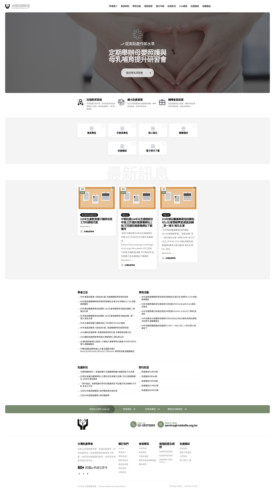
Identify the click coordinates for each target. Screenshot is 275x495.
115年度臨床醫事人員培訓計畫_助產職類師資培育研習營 (104, 327)
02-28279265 (146, 425)
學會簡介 (113, 6)
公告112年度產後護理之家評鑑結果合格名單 (98, 390)
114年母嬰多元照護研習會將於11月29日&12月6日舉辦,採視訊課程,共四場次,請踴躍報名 (169, 319)
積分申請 (160, 6)
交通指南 (122, 472)
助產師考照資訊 (166, 451)
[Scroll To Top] (271, 492)
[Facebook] (87, 474)
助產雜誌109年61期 (149, 381)
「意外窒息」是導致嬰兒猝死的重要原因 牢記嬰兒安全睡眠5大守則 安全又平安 (108, 385)
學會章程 (122, 468)
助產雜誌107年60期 (149, 385)
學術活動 (136, 6)
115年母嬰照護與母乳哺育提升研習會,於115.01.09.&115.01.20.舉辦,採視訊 (168, 305)
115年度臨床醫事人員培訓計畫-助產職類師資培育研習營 (104, 297)
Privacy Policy (176, 486)
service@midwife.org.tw (181, 425)
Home (121, 448)
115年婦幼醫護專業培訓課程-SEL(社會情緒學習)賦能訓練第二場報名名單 (107, 310)
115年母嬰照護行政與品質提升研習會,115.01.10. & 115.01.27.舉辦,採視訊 (168, 312)
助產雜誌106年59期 (149, 390)
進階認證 (148, 6)
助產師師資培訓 (166, 455)
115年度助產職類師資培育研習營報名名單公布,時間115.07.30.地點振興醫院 (108, 302)
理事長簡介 (123, 456)
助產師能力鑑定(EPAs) (166, 461)
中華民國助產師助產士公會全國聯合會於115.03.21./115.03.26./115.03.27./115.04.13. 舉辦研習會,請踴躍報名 (107, 350)
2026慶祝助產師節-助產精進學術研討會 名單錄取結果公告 (105, 332)
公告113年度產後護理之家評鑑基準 (95, 395)
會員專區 (125, 6)
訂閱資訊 (183, 456)
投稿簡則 (183, 448)
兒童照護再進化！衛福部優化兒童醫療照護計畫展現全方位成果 (107, 371)
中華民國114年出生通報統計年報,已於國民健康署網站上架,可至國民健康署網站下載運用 (137, 224)
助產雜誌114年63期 (149, 371)
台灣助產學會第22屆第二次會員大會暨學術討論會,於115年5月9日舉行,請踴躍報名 (108, 343)
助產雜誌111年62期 (149, 376)
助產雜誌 (195, 6)
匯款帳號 (143, 464)
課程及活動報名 (175, 409)
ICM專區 (183, 6)
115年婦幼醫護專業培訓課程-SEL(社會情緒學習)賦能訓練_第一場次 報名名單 (178, 222)
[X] (83, 474)
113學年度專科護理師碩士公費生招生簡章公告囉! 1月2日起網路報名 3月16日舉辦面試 (108, 377)
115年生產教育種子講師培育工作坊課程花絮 (96, 220)
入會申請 (143, 448)
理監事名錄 (123, 460)
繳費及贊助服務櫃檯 (147, 460)
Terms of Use (191, 486)
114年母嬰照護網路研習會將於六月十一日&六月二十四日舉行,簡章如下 (168, 327)
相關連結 (206, 6)
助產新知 (171, 6)
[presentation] (11, 53)
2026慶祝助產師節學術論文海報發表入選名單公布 (102, 337)
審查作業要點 (185, 452)
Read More (85, 226)
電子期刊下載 (185, 460)
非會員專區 (150, 409)
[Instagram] (79, 474)
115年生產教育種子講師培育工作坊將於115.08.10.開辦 (102, 323)
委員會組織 (123, 464)
